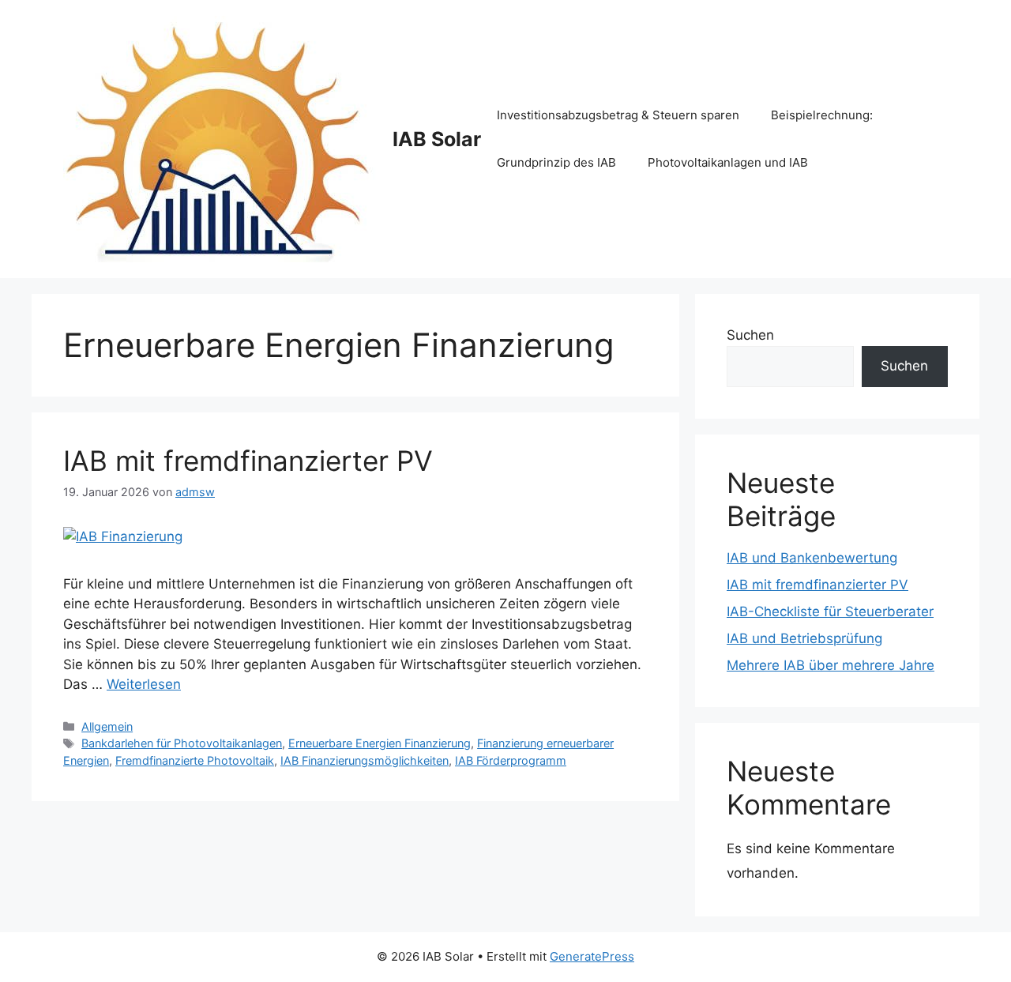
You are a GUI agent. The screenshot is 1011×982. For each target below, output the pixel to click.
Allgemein (107, 726)
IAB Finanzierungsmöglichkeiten (364, 760)
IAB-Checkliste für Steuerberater (830, 611)
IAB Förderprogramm (510, 760)
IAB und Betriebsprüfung (804, 638)
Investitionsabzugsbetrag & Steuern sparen (618, 114)
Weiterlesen (144, 684)
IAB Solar (437, 139)
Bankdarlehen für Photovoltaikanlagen (181, 743)
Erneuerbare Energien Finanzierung (379, 743)
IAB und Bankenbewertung (812, 558)
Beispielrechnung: (822, 114)
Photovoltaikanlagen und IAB (728, 162)
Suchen (750, 335)
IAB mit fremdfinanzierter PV (248, 460)
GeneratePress (592, 956)
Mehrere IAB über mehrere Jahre (830, 665)
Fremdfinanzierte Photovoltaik (194, 760)
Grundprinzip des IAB (556, 162)
